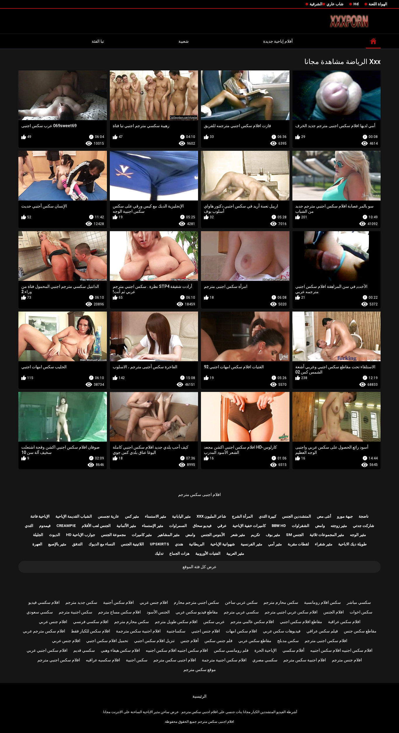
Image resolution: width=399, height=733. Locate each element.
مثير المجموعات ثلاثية (327, 535)
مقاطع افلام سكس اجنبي (301, 621)
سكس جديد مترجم (81, 602)
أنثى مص (324, 516)
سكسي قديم (84, 650)
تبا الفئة (98, 41)
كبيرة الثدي (267, 516)
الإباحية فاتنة (40, 516)
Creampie (66, 525)
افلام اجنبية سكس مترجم (304, 660)
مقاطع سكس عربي (254, 640)
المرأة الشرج (242, 516)
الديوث (54, 535)
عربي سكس (214, 621)
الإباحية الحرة (265, 650)
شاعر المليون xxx (211, 516)
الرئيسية (199, 696)
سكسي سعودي (40, 612)
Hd (356, 4)
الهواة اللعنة (378, 4)
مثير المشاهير (169, 535)
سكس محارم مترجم (280, 602)
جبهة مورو (345, 516)
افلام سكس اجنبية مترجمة (224, 660)
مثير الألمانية (126, 525)
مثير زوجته (339, 525)
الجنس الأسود (158, 612)
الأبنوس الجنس (213, 535)
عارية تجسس (108, 516)
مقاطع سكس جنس (360, 631)
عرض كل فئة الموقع (199, 566)
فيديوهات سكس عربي (282, 631)
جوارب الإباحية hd (80, 535)
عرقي (222, 525)
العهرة (37, 544)
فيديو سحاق (202, 525)
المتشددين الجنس (296, 516)
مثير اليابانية (181, 516)
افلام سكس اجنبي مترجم (58, 660)
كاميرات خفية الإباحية (249, 525)
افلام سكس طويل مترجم (176, 621)
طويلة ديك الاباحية (352, 544)
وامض (320, 525)
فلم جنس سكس (218, 640)
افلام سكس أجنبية (118, 602)
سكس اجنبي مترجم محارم (196, 602)
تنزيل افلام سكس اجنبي (154, 640)
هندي (179, 544)
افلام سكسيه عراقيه (103, 660)
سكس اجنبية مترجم (75, 612)
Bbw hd (279, 525)
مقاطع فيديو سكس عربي (197, 612)
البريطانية (196, 544)
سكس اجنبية (137, 660)
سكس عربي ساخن (241, 602)
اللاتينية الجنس (132, 544)
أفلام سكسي (293, 650)
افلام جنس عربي (154, 602)
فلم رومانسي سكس (231, 650)
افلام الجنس (333, 612)
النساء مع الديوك (102, 544)
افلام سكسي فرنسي (90, 621)
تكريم (255, 535)
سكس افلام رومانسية (322, 602)
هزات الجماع (179, 553)
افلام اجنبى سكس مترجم (199, 494)
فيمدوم (45, 525)
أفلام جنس (190, 640)
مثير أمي (275, 544)
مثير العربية (235, 553)
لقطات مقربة (298, 544)
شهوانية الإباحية (222, 544)
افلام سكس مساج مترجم (119, 612)
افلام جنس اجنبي (205, 631)
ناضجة (364, 516)
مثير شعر (238, 535)
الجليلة (38, 535)
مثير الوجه (358, 535)
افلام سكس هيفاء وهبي (120, 650)
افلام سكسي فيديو (44, 602)
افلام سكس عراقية (344, 621)
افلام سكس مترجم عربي (44, 631)
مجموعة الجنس (113, 535)
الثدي (29, 525)
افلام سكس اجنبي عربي (47, 650)
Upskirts (159, 544)
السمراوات (178, 525)
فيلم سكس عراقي (322, 631)
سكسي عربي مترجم (241, 612)
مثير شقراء (323, 544)
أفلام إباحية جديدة (278, 41)
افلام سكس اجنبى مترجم (326, 640)
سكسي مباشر (359, 602)
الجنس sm (295, 535)
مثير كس (132, 516)
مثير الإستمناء (152, 525)
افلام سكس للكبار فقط (90, 631)
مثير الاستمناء (155, 516)
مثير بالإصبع (57, 544)
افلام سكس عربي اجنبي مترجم (291, 612)
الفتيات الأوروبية (208, 553)
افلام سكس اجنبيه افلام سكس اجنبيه (341, 650)
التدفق (77, 544)
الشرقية (316, 4)
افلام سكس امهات (241, 631)
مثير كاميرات (142, 535)
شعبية (183, 41)
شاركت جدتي (363, 525)
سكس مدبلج (288, 640)
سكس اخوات (361, 612)
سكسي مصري (264, 660)
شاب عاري (335, 4)
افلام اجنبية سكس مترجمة (138, 631)
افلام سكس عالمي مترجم (252, 621)
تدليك (159, 553)
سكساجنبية (175, 631)
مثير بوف (273, 535)
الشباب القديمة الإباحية (73, 516)
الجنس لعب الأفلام (96, 525)
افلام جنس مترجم (347, 660)
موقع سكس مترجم (199, 669)
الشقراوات (300, 525)
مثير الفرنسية (251, 544)
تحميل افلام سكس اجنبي (107, 640)
